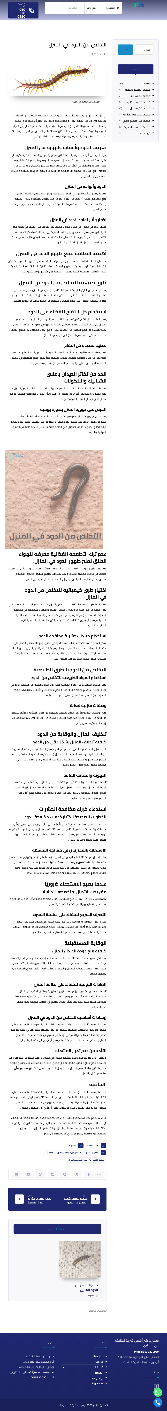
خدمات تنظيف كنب (140, 95)
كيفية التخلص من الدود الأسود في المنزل (86, 1160)
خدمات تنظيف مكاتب (138, 102)
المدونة (72, 1145)
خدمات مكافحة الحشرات (137, 126)
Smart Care (92, 1145)
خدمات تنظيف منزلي (139, 108)
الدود (51, 1153)
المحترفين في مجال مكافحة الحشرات (69, 862)
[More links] (54, 8)
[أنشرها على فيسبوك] (89, 1174)
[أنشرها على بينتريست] (65, 1174)
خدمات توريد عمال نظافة (136, 114)
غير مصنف (144, 133)
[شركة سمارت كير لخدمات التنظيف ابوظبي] (138, 4)
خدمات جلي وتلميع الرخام (136, 120)
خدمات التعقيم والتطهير (137, 89)
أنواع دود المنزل (91, 1153)
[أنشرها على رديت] (52, 1174)
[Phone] (157, 1402)
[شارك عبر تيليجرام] (28, 1174)
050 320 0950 (38, 1377)
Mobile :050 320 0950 (146, 1351)
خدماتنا (99, 1367)
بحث (125, 49)
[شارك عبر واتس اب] (40, 1174)
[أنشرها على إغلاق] (77, 1174)
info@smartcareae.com (41, 1372)
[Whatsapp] (157, 1392)
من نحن (99, 1361)
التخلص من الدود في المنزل (69, 1153)
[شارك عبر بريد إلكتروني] (16, 1174)
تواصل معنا (96, 1378)
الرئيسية (98, 1356)
